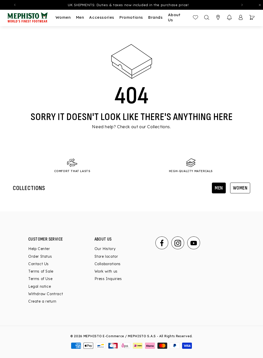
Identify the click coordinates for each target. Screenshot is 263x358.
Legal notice (39, 286)
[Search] (206, 17)
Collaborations (108, 264)
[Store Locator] (218, 17)
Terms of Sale (40, 271)
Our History (105, 248)
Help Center (39, 248)
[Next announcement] (242, 5)
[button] (229, 17)
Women (240, 188)
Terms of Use (40, 278)
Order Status (40, 256)
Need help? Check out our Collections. (131, 126)
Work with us (106, 271)
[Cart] (252, 17)
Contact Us (38, 264)
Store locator (106, 256)
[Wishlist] (195, 17)
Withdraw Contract (45, 294)
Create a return (42, 301)
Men (219, 188)
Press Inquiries (108, 278)
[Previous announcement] (14, 5)
